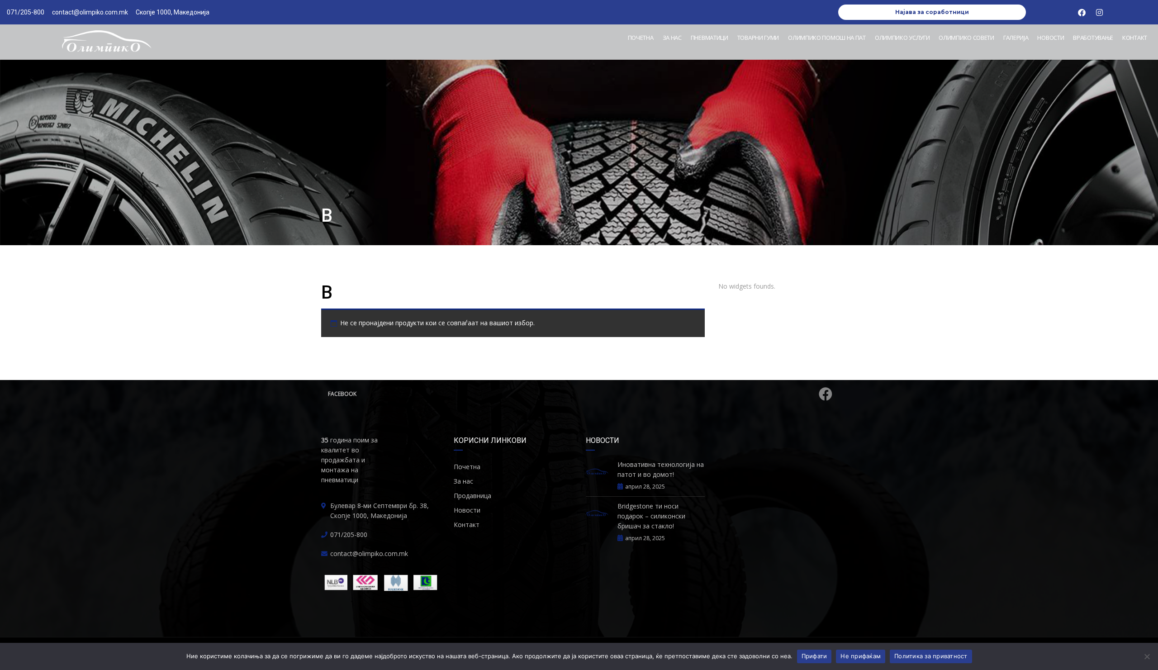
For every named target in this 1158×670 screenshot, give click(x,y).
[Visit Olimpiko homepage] (106, 42)
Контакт (1134, 37)
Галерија (1016, 37)
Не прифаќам (860, 656)
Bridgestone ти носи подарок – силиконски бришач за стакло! (651, 516)
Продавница (472, 495)
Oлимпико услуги (902, 37)
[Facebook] (1081, 12)
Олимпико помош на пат (827, 37)
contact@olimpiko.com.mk (369, 553)
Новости (1050, 37)
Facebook (342, 394)
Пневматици (709, 37)
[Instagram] (1099, 12)
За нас (672, 37)
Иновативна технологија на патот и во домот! (660, 469)
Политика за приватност (931, 656)
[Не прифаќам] (1146, 656)
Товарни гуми (758, 37)
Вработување (1093, 37)
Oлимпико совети (966, 37)
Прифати (814, 656)
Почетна (641, 37)
